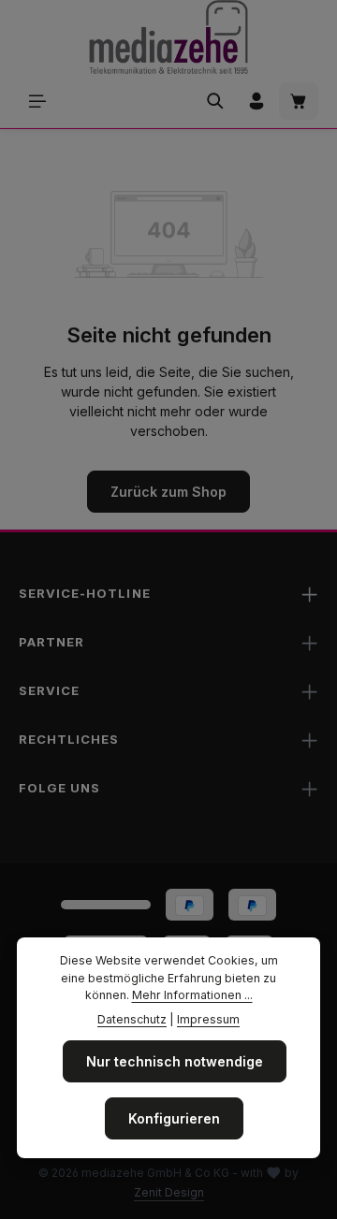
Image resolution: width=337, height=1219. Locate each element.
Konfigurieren (174, 1118)
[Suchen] (215, 101)
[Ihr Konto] (256, 101)
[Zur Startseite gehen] (168, 37)
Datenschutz (132, 1019)
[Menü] (37, 101)
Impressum (208, 1019)
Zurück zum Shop (168, 492)
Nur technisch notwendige (174, 1061)
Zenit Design (169, 1192)
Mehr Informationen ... (192, 995)
